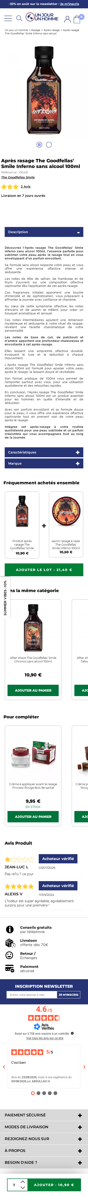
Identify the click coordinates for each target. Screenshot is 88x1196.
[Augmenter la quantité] (22, 1182)
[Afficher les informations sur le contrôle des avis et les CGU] (72, 1033)
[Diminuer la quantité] (22, 1188)
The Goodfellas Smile (18, 177)
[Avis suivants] (84, 1066)
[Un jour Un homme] (42, 17)
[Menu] (8, 18)
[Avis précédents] (3, 1066)
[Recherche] (19, 18)
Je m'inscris (68, 995)
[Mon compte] (67, 19)
